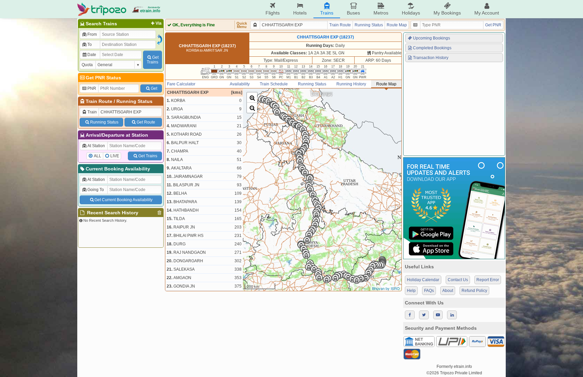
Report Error (487, 279)
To (89, 44)
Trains (326, 13)
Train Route (99, 101)
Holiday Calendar (423, 279)
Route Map (397, 25)
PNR (91, 88)
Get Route (146, 122)
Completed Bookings (432, 48)
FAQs (429, 290)
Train (92, 112)
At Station (96, 145)
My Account (486, 13)
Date (91, 54)
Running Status (134, 101)
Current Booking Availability (118, 168)
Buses (353, 13)
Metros (380, 13)
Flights (273, 13)
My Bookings (447, 13)
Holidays (411, 13)
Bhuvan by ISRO (386, 288)
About (447, 290)
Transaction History (430, 57)
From (92, 34)
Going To (95, 189)
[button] (252, 97)
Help (411, 290)
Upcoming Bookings (431, 38)
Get (154, 88)
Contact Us (458, 279)
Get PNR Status (103, 77)
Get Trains (147, 156)
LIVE (114, 156)
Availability (240, 84)
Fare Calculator (181, 84)
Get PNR (493, 25)
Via (159, 23)
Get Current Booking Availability (123, 199)
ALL (97, 156)
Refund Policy (474, 290)
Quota (87, 64)
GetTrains (153, 59)
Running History (351, 84)
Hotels (300, 13)
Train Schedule (274, 84)
